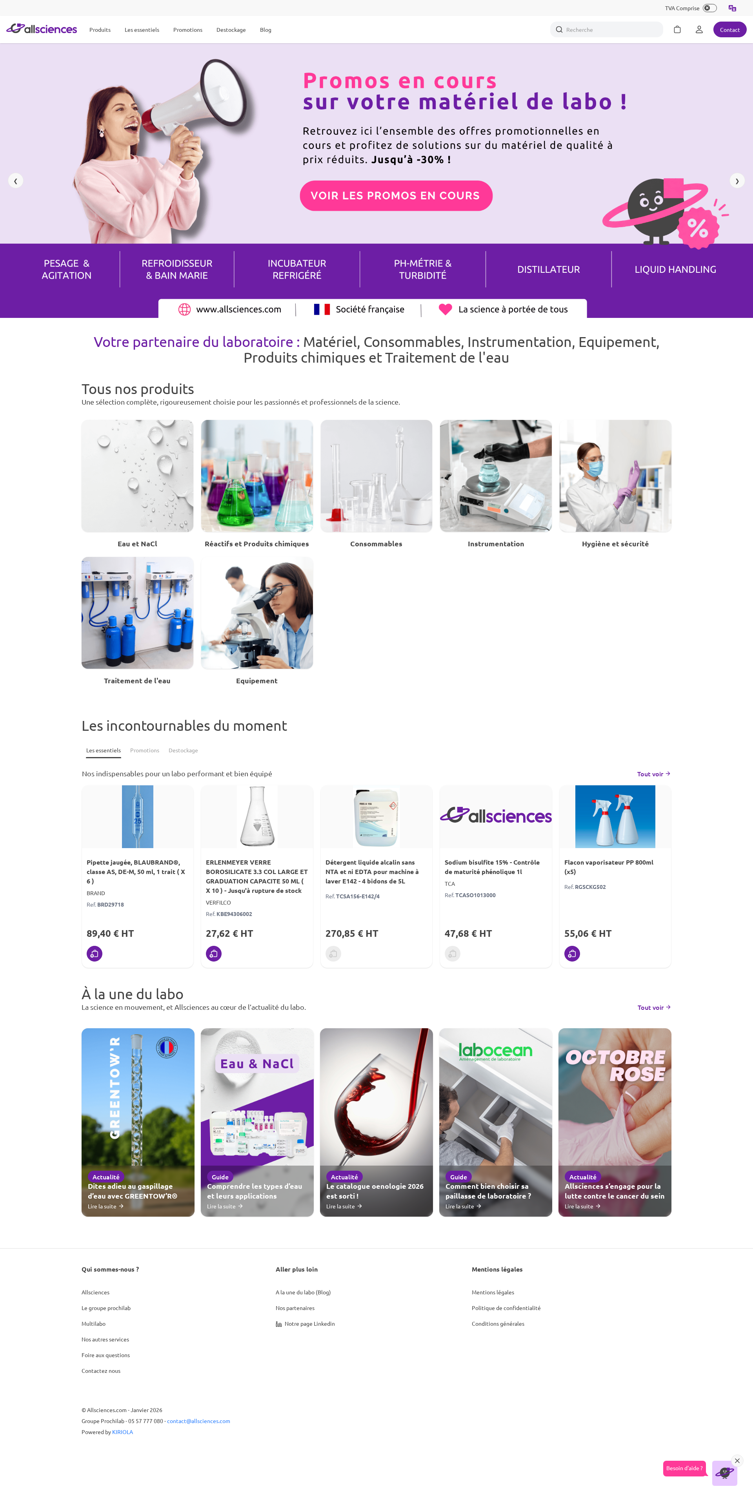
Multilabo (93, 1323)
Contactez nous (101, 1370)
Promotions (187, 29)
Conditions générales (498, 1323)
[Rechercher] (559, 29)
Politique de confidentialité (506, 1307)
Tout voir (650, 773)
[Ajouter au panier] (94, 954)
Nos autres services (105, 1339)
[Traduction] (732, 8)
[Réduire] (737, 1460)
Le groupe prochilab (106, 1307)
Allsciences (95, 1292)
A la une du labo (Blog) (303, 1292)
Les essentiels (142, 29)
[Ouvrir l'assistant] (724, 1473)
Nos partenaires (295, 1307)
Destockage (231, 29)
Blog (265, 29)
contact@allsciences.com (198, 1420)
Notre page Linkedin (309, 1323)
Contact (730, 29)
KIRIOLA (122, 1431)
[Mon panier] (677, 29)
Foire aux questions (106, 1354)
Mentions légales (493, 1292)
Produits (100, 29)
